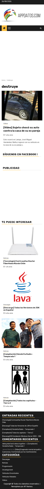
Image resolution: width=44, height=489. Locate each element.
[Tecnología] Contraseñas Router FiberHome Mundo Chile (19, 262)
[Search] (40, 28)
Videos (5, 123)
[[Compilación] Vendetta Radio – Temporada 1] (22, 333)
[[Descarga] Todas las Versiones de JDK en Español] (22, 287)
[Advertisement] (22, 54)
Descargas (6, 304)
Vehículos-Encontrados (10, 473)
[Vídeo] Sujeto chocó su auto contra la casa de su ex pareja (21, 129)
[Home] (4, 28)
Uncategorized (7, 470)
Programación (7, 466)
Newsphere (15, 486)
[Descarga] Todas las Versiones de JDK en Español (20, 426)
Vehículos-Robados (9, 477)
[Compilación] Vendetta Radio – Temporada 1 (18, 429)
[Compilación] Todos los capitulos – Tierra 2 (17, 433)
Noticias (6, 258)
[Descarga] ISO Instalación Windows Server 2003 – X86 (21, 436)
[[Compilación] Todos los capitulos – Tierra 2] (22, 380)
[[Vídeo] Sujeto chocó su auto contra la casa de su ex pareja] (22, 105)
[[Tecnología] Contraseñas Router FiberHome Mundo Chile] (22, 240)
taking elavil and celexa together (13, 444)
